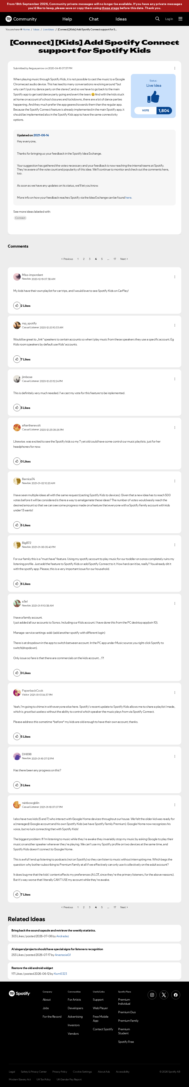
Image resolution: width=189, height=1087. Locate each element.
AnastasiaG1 (63, 955)
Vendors (73, 1034)
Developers (75, 1008)
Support (98, 999)
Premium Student (124, 1031)
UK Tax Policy (44, 1079)
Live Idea (153, 85)
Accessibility (123, 1071)
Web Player (100, 1008)
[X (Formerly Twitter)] (163, 994)
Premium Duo (127, 1012)
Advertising (75, 1017)
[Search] (157, 18)
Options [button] (175, 68)
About (47, 999)
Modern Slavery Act (20, 1079)
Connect (20, 218)
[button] (145, 110)
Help (67, 19)
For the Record (52, 1017)
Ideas (121, 19)
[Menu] (180, 18)
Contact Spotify (103, 1029)
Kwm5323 (60, 974)
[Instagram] (152, 994)
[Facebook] (175, 994)
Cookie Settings (82, 1071)
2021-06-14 (41, 135)
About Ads (104, 1071)
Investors (74, 1025)
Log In (169, 19)
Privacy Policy (59, 1071)
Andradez (62, 936)
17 (115, 259)
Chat (94, 19)
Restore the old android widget (32, 968)
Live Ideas (48, 29)
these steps (110, 8)
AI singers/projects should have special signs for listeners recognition (57, 949)
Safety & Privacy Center (34, 1071)
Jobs (46, 1008)
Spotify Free (126, 1042)
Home (26, 29)
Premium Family (128, 1021)
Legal (12, 1071)
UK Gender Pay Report (69, 1079)
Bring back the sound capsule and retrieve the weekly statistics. (53, 930)
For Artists (74, 999)
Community (25, 19)
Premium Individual (124, 1001)
